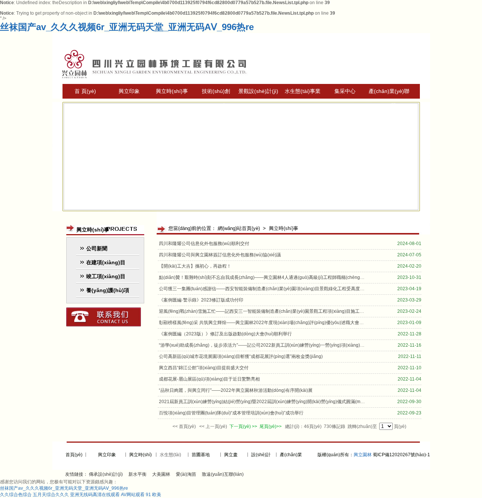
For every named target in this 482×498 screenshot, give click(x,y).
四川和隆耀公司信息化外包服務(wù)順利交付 (204, 243)
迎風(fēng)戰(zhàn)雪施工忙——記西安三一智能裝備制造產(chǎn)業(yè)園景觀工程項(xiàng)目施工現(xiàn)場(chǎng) (277, 311)
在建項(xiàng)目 (105, 262)
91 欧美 (153, 494)
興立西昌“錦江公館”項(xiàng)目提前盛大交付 (204, 367)
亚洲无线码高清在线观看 (95, 494)
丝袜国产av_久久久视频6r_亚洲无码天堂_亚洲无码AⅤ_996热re (127, 27)
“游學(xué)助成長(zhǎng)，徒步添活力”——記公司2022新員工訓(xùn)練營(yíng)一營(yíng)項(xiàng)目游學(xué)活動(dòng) (283, 345)
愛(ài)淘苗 (186, 474)
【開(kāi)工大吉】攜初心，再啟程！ (195, 266)
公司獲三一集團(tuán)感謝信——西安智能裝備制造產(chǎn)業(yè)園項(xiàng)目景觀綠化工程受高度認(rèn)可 (269, 288)
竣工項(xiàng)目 (105, 276)
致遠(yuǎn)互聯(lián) (223, 474)
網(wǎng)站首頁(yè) (239, 228)
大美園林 (161, 474)
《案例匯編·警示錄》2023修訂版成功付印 (201, 300)
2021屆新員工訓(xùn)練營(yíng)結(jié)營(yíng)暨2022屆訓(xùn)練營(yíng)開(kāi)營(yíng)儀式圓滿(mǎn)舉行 (267, 401)
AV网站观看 (133, 494)
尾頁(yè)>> (271, 426)
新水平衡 (137, 474)
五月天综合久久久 (51, 494)
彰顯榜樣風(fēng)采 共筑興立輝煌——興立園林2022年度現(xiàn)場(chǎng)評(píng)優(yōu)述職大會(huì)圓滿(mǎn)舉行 (279, 322)
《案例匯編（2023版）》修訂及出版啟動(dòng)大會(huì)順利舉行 (225, 334)
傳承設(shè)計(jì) (106, 474)
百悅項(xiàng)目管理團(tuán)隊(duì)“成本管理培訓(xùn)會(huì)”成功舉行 (231, 413)
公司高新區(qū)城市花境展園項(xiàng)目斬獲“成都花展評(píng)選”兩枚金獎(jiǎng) (241, 356)
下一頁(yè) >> (243, 426)
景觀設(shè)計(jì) (258, 91)
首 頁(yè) (85, 91)
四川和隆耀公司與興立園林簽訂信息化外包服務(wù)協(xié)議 (220, 254)
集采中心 (344, 91)
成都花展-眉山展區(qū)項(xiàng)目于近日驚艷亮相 (209, 379)
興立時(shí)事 (172, 91)
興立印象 (129, 91)
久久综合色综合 (16, 494)
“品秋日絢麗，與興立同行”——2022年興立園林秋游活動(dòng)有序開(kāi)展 (236, 390)
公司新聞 (96, 248)
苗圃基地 (201, 454)
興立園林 (363, 454)
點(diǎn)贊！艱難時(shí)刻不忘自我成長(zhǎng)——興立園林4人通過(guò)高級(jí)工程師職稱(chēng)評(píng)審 (271, 277)
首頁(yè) (73, 454)
